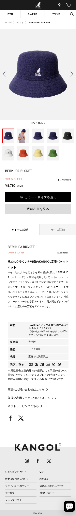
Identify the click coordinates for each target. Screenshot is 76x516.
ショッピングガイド (16, 471)
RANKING (32, 14)
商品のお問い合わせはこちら (26, 389)
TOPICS (56, 14)
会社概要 (10, 493)
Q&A (42, 471)
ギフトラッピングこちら (23, 406)
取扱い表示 (17, 364)
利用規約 (44, 478)
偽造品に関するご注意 (51, 485)
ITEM (10, 14)
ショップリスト (13, 500)
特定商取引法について (17, 478)
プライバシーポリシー (17, 485)
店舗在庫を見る (38, 209)
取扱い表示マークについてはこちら (30, 397)
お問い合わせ (47, 493)
